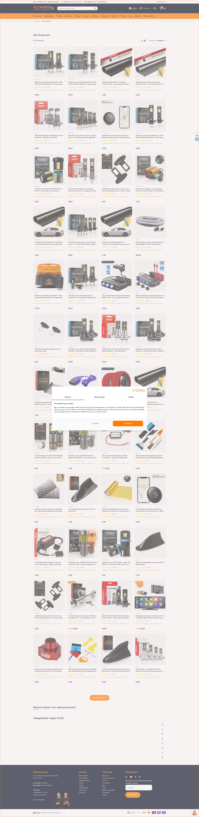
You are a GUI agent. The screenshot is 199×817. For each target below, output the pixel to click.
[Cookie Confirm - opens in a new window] (138, 390)
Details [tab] (131, 397)
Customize (95, 423)
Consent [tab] (68, 397)
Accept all (128, 423)
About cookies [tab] (99, 397)
